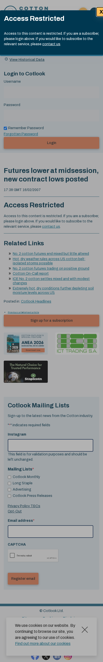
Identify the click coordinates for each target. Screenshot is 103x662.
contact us (51, 44)
